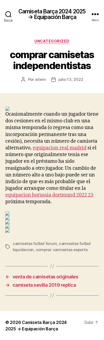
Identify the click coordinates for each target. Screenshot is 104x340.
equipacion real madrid (59, 148)
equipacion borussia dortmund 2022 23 (49, 195)
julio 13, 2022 (70, 79)
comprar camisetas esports (62, 249)
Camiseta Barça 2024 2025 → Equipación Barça (52, 14)
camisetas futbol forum (35, 243)
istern (40, 79)
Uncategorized (52, 41)
